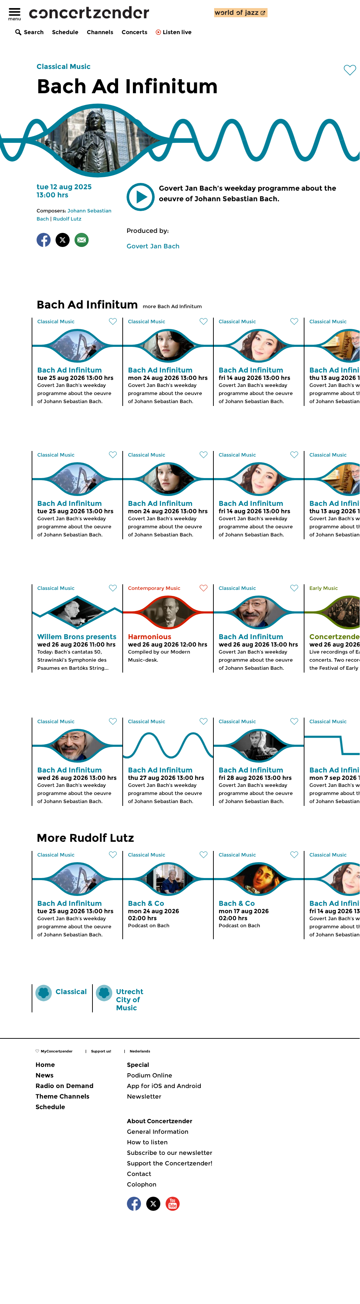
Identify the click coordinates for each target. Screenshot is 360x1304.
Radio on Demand (65, 1086)
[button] (141, 197)
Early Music (323, 588)
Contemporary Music (154, 588)
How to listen (147, 1142)
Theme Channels (62, 1096)
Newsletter (144, 1096)
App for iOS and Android (164, 1085)
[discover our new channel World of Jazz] (241, 12)
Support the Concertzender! (169, 1163)
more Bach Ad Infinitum (172, 306)
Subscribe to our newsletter (169, 1152)
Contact (139, 1173)
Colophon (141, 1184)
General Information (157, 1131)
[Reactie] (82, 241)
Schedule (65, 32)
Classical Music (64, 66)
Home (45, 1065)
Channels (100, 32)
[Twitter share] (63, 241)
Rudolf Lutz (67, 219)
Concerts (134, 32)
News (44, 1075)
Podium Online (149, 1075)
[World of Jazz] (241, 12)
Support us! (101, 1051)
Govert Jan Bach (153, 246)
